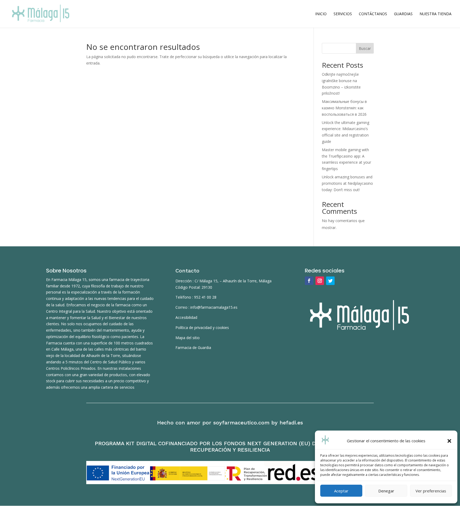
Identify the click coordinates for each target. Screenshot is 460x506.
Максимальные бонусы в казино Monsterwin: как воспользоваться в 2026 (344, 108)
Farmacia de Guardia (193, 347)
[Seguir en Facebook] (309, 280)
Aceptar (341, 490)
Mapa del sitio (187, 337)
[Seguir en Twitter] (330, 280)
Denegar (386, 490)
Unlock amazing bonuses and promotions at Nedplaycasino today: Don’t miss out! (347, 183)
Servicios (343, 14)
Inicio (321, 14)
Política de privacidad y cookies (202, 327)
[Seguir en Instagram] (319, 280)
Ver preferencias (431, 490)
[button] (449, 441)
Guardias (403, 14)
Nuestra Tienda (435, 14)
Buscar (365, 48)
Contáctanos (373, 14)
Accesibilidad (186, 317)
